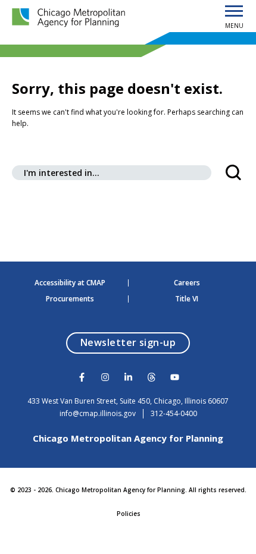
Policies (129, 513)
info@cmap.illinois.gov (98, 413)
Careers (187, 283)
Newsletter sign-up (135, 342)
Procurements (70, 299)
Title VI (186, 299)
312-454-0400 (174, 413)
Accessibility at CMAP (70, 283)
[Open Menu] (234, 11)
